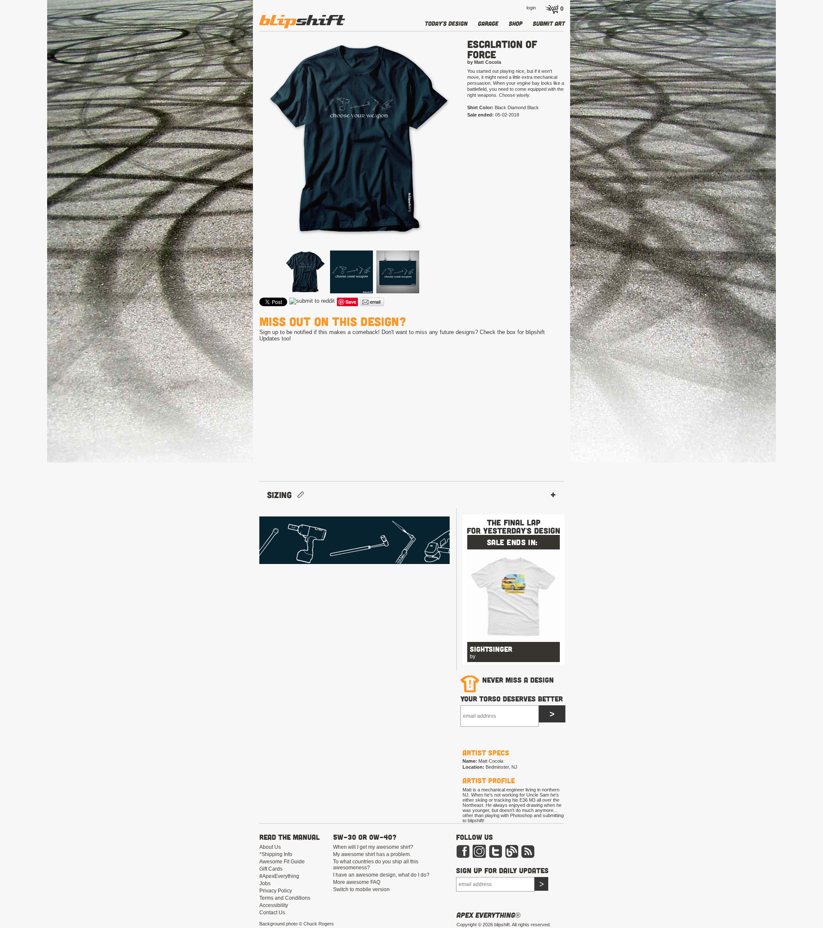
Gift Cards (270, 869)
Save (350, 301)
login (531, 7)
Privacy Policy (275, 891)
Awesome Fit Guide (282, 862)
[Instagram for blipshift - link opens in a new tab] (479, 856)
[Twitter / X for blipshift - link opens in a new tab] (495, 856)
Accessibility (273, 905)
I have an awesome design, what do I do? (381, 875)
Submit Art (549, 23)
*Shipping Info (275, 854)
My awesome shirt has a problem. (372, 854)
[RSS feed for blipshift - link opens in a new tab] (528, 856)
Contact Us (272, 913)
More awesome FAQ (356, 882)
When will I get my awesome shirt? (373, 847)
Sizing (282, 494)
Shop (516, 23)
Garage (488, 23)
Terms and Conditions (284, 898)
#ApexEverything (279, 876)
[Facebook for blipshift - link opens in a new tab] (463, 856)
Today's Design (446, 23)
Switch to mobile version (361, 889)
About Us (270, 847)
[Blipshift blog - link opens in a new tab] (512, 856)
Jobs (264, 883)
